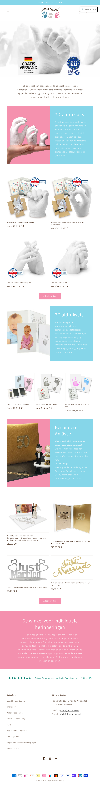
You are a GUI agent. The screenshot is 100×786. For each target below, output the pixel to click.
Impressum (11, 707)
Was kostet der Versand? (17, 730)
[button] (8, 13)
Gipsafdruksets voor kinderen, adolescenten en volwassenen (67, 223)
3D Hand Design (46, 780)
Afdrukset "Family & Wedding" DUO (19, 283)
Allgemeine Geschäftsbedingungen (21, 742)
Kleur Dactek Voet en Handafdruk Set (77, 405)
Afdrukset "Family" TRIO (59, 283)
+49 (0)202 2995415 (69, 710)
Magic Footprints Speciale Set (46, 404)
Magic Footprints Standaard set (18, 404)
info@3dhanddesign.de (70, 714)
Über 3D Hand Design (16, 701)
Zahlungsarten (13, 736)
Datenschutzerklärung (16, 718)
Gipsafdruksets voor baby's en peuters (20, 222)
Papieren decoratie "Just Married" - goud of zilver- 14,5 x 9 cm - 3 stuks (71, 584)
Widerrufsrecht (13, 748)
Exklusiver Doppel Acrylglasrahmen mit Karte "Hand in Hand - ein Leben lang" (70, 542)
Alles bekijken (50, 296)
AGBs (9, 724)
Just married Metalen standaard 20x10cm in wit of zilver (27, 587)
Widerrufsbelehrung (15, 713)
